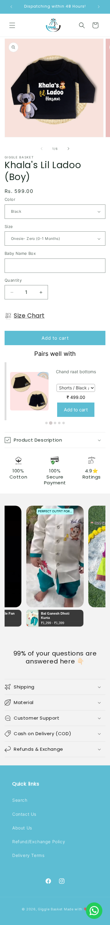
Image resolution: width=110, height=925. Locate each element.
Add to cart (76, 410)
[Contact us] (94, 910)
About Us (22, 827)
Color (10, 199)
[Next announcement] (98, 6)
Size (9, 226)
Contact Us (24, 814)
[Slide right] (68, 148)
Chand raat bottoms (76, 371)
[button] (12, 25)
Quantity (13, 280)
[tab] (46, 423)
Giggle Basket (50, 909)
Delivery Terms (28, 855)
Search (20, 800)
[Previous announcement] (11, 6)
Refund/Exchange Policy (38, 841)
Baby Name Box (20, 253)
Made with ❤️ (76, 909)
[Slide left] (41, 148)
